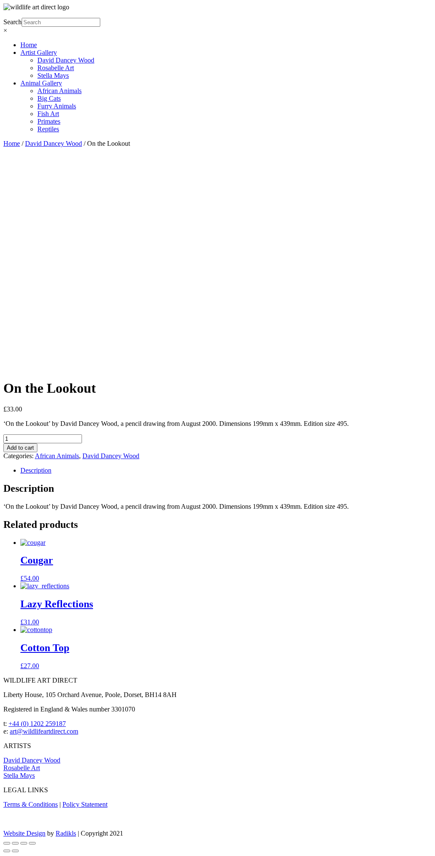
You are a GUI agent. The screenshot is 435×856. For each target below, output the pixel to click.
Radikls (66, 833)
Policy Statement (84, 804)
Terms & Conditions (30, 804)
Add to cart (20, 448)
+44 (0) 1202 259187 (37, 723)
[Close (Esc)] (6, 843)
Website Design (24, 833)
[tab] (226, 470)
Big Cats (49, 98)
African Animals (59, 90)
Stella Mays (53, 75)
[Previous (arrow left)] (6, 851)
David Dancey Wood (65, 60)
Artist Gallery (38, 52)
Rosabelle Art (55, 67)
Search (12, 22)
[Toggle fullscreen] (23, 843)
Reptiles (48, 129)
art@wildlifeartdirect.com (44, 731)
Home (28, 44)
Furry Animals (56, 106)
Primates (48, 121)
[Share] (15, 843)
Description (35, 470)
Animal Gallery (41, 83)
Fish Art (48, 113)
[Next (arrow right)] (15, 851)
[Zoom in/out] (32, 843)
